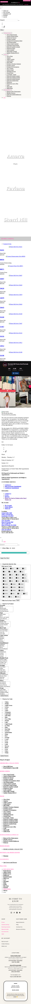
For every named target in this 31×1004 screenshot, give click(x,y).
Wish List (5, 10)
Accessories (5, 931)
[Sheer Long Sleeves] (5, 686)
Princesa (5, 842)
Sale (4, 541)
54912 (2, 346)
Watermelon (8, 732)
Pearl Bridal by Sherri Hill (10, 768)
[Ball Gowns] (4, 614)
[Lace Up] (4, 632)
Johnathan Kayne (8, 814)
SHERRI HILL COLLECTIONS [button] (9, 763)
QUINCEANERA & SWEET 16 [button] (9, 834)
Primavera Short (8, 788)
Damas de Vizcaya (8, 777)
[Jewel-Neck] (4, 671)
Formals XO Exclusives (9, 810)
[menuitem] (17, 10)
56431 (2, 250)
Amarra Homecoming (9, 776)
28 (5, 581)
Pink (6, 727)
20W (21, 584)
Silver (6, 751)
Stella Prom (6, 831)
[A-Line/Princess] (4, 674)
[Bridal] (6, 607)
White (6, 752)
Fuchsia (7, 731)
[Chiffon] (3, 653)
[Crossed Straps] (4, 631)
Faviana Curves (7, 808)
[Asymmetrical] (3, 661)
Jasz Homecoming (8, 782)
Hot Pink (7, 729)
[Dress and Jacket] (4, 617)
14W (25, 581)
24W (14, 587)
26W (21, 587)
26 (25, 578)
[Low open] (4, 633)
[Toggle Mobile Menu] (0, 537)
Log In (5, 16)
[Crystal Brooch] (4, 649)
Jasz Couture (7, 811)
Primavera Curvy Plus (9, 827)
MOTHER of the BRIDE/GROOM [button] (10, 852)
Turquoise (8, 712)
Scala (4, 828)
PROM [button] (2, 796)
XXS (6, 593)
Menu (2, 30)
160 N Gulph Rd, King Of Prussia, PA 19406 (15, 968)
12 (5, 575)
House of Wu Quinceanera (10, 838)
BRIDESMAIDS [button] (5, 846)
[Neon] (2, 640)
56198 (2, 355)
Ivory (6, 741)
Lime (6, 709)
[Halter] (4, 668)
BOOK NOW (26, 4)
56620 (2, 288)
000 (6, 568)
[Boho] (4, 616)
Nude (6, 742)
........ (4, 892)
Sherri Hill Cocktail (8, 791)
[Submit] (18, 20)
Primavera (6, 825)
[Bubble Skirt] (5, 622)
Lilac (6, 722)
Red (6, 736)
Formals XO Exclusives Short (11, 780)
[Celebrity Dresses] (5, 623)
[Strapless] (4, 694)
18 (25, 575)
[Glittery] (2, 637)
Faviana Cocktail (8, 779)
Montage (5, 856)
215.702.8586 (20, 0)
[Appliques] (4, 644)
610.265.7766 (10, 1)
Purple (7, 720)
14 (12, 575)
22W (6, 587)
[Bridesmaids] (6, 608)
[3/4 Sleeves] (5, 683)
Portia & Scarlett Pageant (10, 822)
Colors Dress (6, 804)
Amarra (15, 156)
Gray (6, 749)
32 (18, 581)
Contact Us (8, 485)
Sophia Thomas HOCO (9, 793)
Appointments (20, 922)
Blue (6, 717)
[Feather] (3, 655)
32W (21, 590)
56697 (2, 279)
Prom (3, 922)
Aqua (6, 710)
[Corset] (5, 626)
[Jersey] (3, 656)
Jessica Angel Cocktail (9, 783)
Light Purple (8, 724)
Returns (7, 496)
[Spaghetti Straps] (4, 692)
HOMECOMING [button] (5, 771)
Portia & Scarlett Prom (9, 823)
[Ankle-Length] (3, 659)
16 (18, 575)
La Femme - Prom (8, 817)
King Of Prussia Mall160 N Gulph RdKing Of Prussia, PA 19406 (9, 523)
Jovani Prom (6, 816)
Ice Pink (7, 725)
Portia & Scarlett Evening (10, 820)
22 (12, 578)
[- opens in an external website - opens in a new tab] (11, 913)
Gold (6, 744)
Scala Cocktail (7, 790)
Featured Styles (7, 244)
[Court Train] (3, 664)
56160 (2, 317)
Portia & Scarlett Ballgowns (11, 841)
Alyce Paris (6, 799)
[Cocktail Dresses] (6, 611)
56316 (2, 336)
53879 (2, 298)
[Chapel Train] (3, 662)
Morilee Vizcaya (7, 839)
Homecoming (5, 924)
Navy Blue (8, 719)
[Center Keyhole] (5, 625)
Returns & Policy (20, 929)
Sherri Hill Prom (8, 766)
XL (11, 597)
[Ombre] (2, 641)
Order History (9, 507)
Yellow (7, 702)
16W (6, 584)
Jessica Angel (7, 813)
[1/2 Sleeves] (5, 682)
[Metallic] (2, 638)
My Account (6, 12)
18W (14, 584)
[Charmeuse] (3, 652)
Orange (7, 737)
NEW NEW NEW (8, 869)
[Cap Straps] (4, 689)
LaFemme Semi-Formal (10, 785)
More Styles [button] (3, 866)
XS (13, 593)
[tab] (15, 763)
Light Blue (8, 714)
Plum (6, 734)
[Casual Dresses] (6, 609)
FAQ (17, 924)
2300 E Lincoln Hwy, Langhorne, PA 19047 (15, 959)
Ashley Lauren (7, 802)
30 (12, 581)
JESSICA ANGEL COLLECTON (13, 849)
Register (5, 15)
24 (18, 578)
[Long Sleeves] (5, 685)
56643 (2, 307)
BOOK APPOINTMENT (4, 1)
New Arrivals (5, 929)
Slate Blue (8, 715)
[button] (7, 33)
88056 (2, 259)
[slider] (28, 552)
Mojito (7, 703)
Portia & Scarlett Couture (10, 819)
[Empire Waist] (4, 676)
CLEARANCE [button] (4, 859)
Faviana (15, 188)
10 (22, 572)
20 (5, 578)
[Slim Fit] (4, 679)
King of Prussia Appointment (13, 486)
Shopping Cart (7, 13)
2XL (18, 597)
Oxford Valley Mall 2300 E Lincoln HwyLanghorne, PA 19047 (8, 514)
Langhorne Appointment (12, 488)
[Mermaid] (4, 677)
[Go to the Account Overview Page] (0, 8)
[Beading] (4, 646)
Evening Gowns (6, 927)
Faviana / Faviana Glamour (11, 807)
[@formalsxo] (5, 364)
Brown (7, 746)
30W (14, 590)
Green (7, 707)
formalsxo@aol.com (15, 974)
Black (6, 747)
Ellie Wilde (6, 805)
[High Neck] (4, 670)
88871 (2, 269)
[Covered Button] (4, 629)
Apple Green (8, 705)
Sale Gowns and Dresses (10, 862)
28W (6, 590)
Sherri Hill (15, 219)
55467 (2, 327)
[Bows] (4, 647)
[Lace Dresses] (4, 618)
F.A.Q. (7, 495)
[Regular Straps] (4, 691)
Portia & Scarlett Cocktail (10, 786)
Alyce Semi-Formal (8, 774)
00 (13, 568)
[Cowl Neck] (4, 667)
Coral (6, 739)
